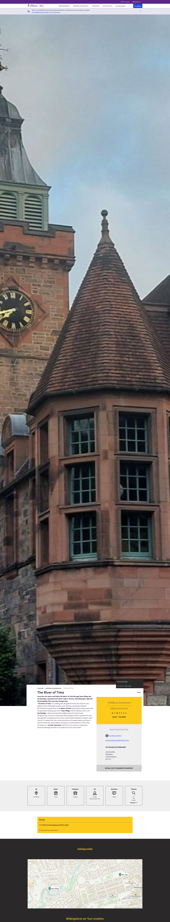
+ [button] (30, 861)
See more (132, 802)
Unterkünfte (95, 6)
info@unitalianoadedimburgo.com (117, 740)
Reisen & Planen (107, 6)
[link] (137, 6)
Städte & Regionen (64, 6)
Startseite (41, 688)
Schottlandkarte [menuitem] (120, 6)
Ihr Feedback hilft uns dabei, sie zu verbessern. (46, 12)
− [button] (30, 864)
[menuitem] (64, 6)
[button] (140, 11)
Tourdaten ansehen (115, 736)
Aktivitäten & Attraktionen (80, 6)
